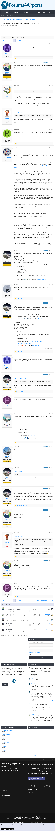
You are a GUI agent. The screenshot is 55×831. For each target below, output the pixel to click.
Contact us (31, 759)
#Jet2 (3, 738)
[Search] (52, 12)
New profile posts (5, 788)
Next (20, 40)
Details (46, 818)
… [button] (8, 40)
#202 (52, 62)
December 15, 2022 (41, 279)
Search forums (9, 15)
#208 (52, 284)
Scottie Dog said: (18, 89)
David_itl (8, 615)
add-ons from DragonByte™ (23, 818)
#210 (52, 356)
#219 (52, 560)
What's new (15, 12)
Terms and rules (38, 759)
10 (12, 40)
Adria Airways (9, 629)
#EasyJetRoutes (5, 742)
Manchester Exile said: (19, 378)
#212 (52, 396)
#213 (52, 413)
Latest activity (4, 790)
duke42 (52, 808)
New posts (3, 15)
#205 (52, 129)
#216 (52, 488)
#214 (52, 446)
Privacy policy (45, 759)
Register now (46, 660)
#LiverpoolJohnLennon (7, 730)
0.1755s (31, 822)
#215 (52, 467)
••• (52, 675)
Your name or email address (36, 642)
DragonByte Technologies (40, 818)
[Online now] (7, 52)
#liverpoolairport (6, 734)
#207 (52, 250)
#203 (52, 85)
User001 (48, 630)
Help (50, 759)
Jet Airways (9, 623)
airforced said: (18, 112)
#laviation (4, 746)
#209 (52, 303)
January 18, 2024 (40, 438)
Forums (6, 12)
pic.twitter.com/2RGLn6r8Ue (24, 343)
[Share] (49, 44)
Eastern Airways (10, 619)
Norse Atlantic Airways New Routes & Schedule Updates (17, 608)
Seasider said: (18, 471)
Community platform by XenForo (28, 817)
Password (31, 647)
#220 (52, 583)
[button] (19, 12)
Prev (4, 40)
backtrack (4, 25)
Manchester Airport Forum (22, 611)
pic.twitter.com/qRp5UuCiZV (37, 435)
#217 (52, 510)
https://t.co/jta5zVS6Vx (37, 341)
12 (16, 40)
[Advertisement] (27, 31)
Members (26, 12)
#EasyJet (4, 750)
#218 (52, 532)
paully (48, 624)
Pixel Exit (29, 819)
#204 (52, 109)
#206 (52, 147)
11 (14, 40)
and (21, 505)
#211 (52, 374)
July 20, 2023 (39, 318)
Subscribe (5, 684)
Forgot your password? (34, 652)
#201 (52, 44)
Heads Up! (33, 664)
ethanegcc (8, 625)
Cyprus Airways (10, 614)
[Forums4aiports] (14, 682)
